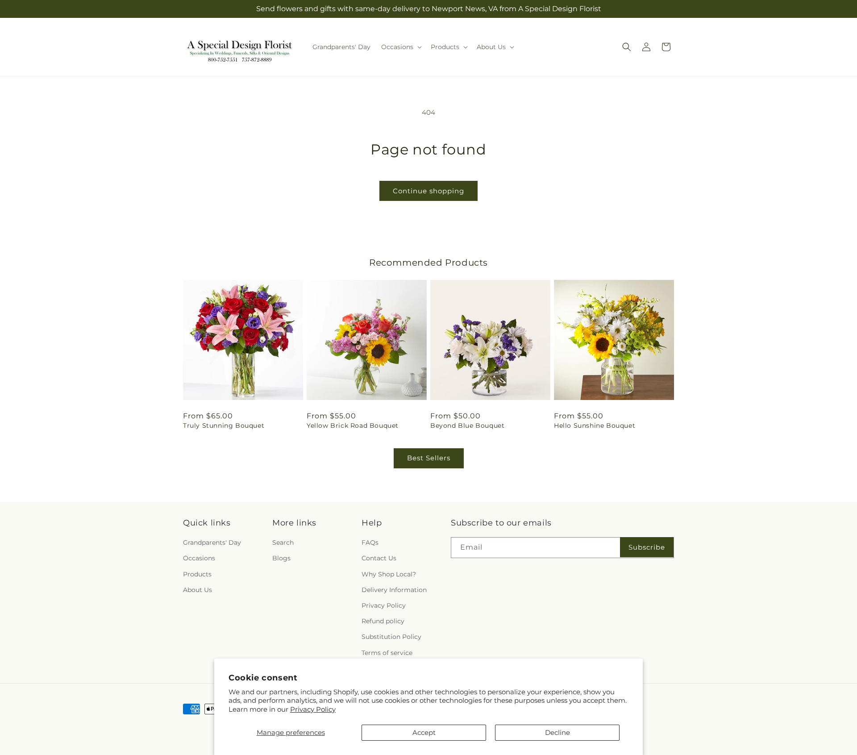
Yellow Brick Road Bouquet (353, 425)
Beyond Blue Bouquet (467, 425)
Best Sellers (428, 458)
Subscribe (646, 547)
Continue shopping (428, 191)
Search (283, 542)
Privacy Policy (313, 709)
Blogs (281, 558)
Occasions (199, 558)
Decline (557, 732)
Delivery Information (394, 590)
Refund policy (383, 621)
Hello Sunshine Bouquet (594, 425)
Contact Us (379, 558)
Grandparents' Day (212, 542)
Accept (424, 732)
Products (197, 574)
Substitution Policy (391, 637)
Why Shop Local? (389, 574)
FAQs (370, 542)
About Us (197, 590)
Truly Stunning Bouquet (223, 425)
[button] (400, 47)
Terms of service (387, 653)
